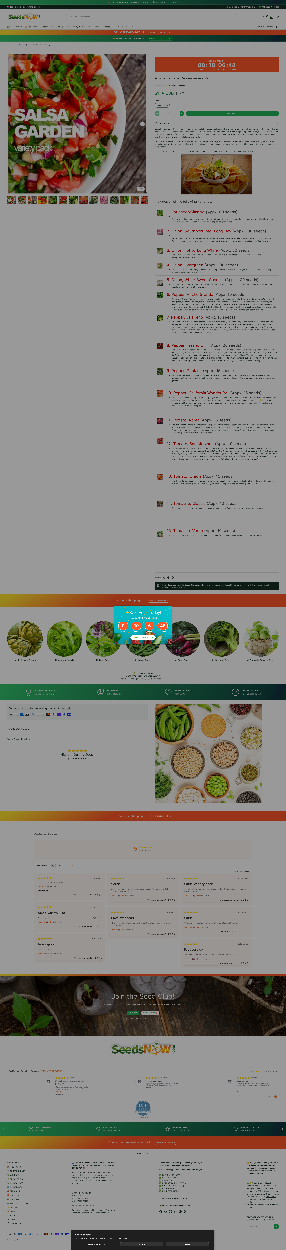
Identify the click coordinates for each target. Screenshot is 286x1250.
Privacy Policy (122, 1238)
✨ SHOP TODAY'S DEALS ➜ (143, 637)
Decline (187, 1244)
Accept (142, 1244)
